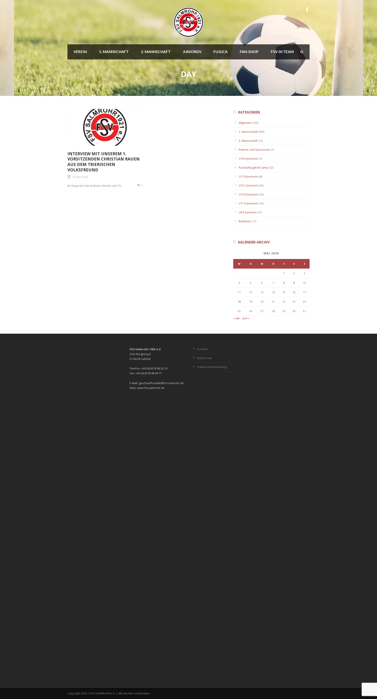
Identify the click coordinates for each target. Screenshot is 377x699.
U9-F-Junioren (247, 212)
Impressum (204, 358)
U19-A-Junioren (248, 159)
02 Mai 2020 (80, 177)
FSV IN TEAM (282, 51)
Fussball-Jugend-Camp (253, 167)
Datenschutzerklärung (212, 367)
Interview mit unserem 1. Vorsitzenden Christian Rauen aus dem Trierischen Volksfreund (103, 162)
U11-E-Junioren (248, 203)
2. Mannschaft (156, 51)
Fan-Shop (249, 51)
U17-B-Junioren (248, 176)
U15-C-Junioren (248, 185)
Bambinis (245, 221)
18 (239, 302)
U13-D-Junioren (249, 194)
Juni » (246, 318)
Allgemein (245, 123)
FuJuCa (220, 51)
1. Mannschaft (114, 51)
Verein (80, 51)
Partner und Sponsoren (254, 150)
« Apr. (237, 318)
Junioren (192, 51)
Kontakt (202, 349)
